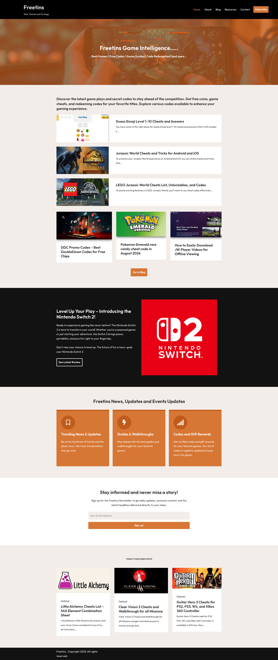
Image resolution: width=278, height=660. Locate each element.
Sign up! (139, 525)
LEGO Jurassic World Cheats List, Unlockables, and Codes (161, 185)
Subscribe (261, 9)
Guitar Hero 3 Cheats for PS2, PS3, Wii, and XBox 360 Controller (196, 606)
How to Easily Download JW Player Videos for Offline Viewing (194, 249)
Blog (218, 9)
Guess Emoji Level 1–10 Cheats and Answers (150, 121)
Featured (65, 601)
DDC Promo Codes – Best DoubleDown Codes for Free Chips (83, 251)
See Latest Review (69, 362)
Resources (230, 9)
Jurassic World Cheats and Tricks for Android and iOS (157, 153)
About (208, 9)
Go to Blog (139, 272)
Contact (245, 9)
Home (196, 9)
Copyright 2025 (77, 651)
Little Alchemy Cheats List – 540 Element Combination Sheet (82, 610)
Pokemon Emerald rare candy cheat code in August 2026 (138, 248)
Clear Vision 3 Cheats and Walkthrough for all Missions (141, 609)
